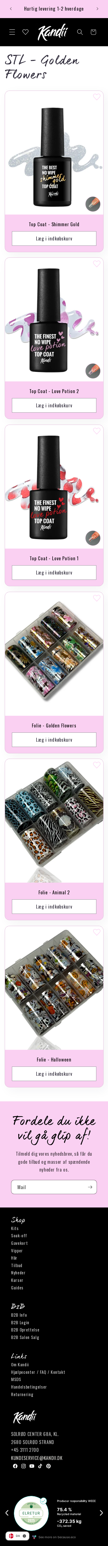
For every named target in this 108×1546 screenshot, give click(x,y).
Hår (14, 1258)
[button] (12, 32)
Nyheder (18, 1272)
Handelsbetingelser (29, 1387)
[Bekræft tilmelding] (90, 1187)
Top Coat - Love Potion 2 (54, 391)
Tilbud (16, 1265)
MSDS (16, 1379)
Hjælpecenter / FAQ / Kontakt (38, 1372)
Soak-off (19, 1235)
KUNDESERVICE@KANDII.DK (37, 1457)
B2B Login (20, 1322)
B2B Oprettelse (25, 1329)
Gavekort (19, 1243)
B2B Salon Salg (25, 1337)
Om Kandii (20, 1364)
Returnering (22, 1394)
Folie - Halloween (54, 1060)
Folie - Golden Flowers (54, 726)
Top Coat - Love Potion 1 (53, 558)
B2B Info (19, 1315)
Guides (17, 1287)
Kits (15, 1228)
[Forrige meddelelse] (11, 9)
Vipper (17, 1250)
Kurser (17, 1280)
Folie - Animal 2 (54, 892)
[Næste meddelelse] (97, 9)
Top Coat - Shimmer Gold (54, 224)
